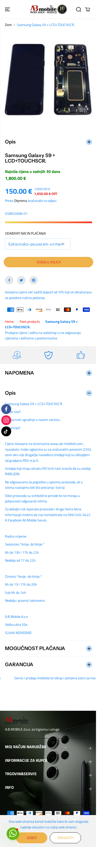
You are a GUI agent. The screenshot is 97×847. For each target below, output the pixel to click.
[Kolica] (87, 9)
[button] (8, 9)
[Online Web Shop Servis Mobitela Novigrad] (48, 9)
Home (9, 319)
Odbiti (30, 837)
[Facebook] (9, 277)
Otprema (20, 198)
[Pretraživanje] (78, 9)
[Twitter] (21, 277)
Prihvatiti (64, 837)
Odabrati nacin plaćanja (25, 230)
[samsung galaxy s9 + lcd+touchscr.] (48, 79)
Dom (8, 24)
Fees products (30, 319)
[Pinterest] (33, 277)
